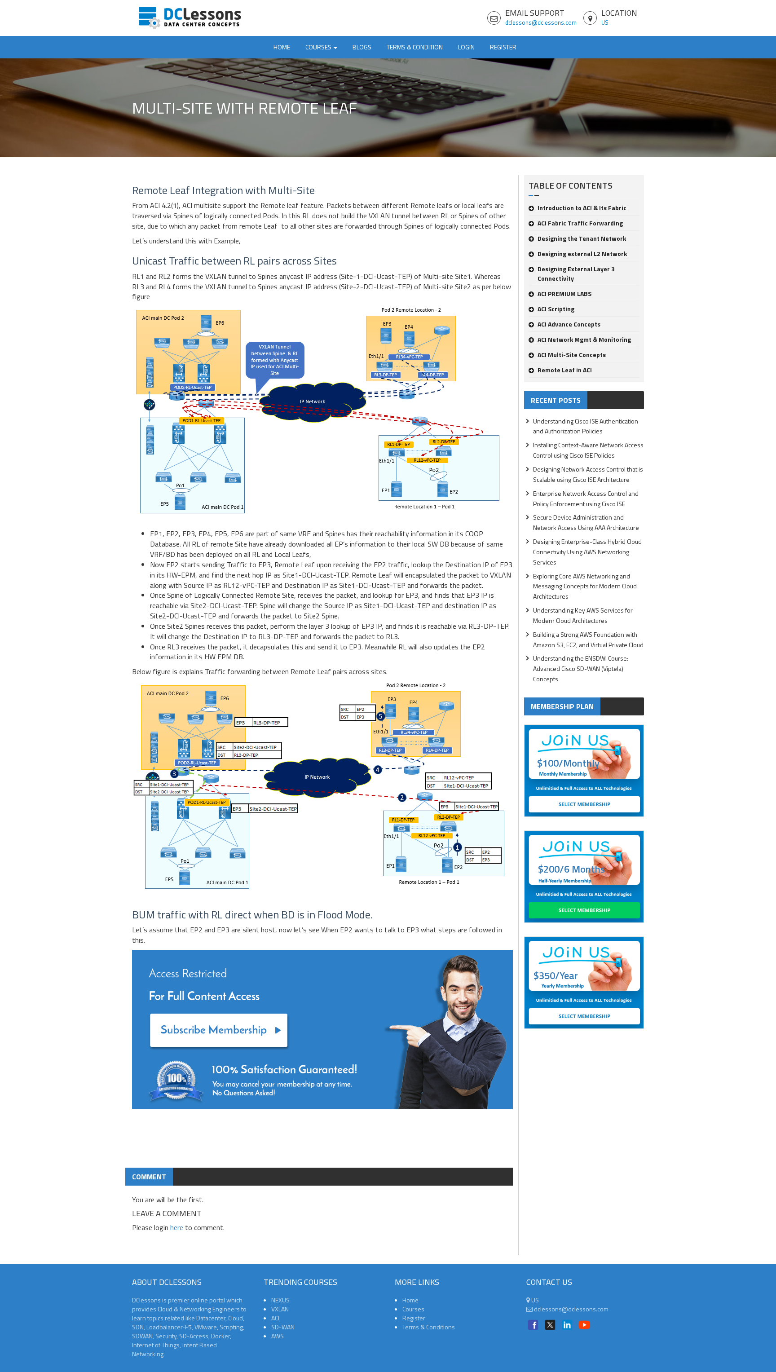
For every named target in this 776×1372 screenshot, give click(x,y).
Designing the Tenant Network (582, 238)
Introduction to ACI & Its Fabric (582, 207)
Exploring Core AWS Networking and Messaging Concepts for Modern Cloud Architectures (585, 586)
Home (281, 47)
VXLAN (280, 1309)
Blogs (362, 47)
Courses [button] (319, 47)
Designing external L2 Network (582, 253)
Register (503, 47)
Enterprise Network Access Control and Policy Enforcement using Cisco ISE (586, 498)
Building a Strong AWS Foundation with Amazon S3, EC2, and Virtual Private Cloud (588, 639)
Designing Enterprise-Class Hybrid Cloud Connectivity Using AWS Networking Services (587, 552)
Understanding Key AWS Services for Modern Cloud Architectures (583, 615)
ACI (275, 1318)
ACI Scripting (556, 308)
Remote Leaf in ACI (565, 370)
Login (466, 47)
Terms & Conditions (428, 1327)
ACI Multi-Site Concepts (572, 354)
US (604, 22)
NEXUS (280, 1300)
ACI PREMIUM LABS (564, 293)
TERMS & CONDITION (415, 47)
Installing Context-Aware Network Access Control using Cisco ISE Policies (588, 450)
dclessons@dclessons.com (541, 22)
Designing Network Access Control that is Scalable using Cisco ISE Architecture (588, 474)
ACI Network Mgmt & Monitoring (584, 339)
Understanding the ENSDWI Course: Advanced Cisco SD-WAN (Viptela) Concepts (580, 668)
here (176, 1227)
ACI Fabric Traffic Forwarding (580, 223)
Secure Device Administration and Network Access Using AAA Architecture (586, 522)
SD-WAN (283, 1327)
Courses (413, 1309)
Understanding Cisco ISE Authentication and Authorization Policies (585, 426)
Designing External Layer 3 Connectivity (576, 273)
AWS (277, 1336)
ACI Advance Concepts (569, 324)
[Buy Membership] (322, 1033)
